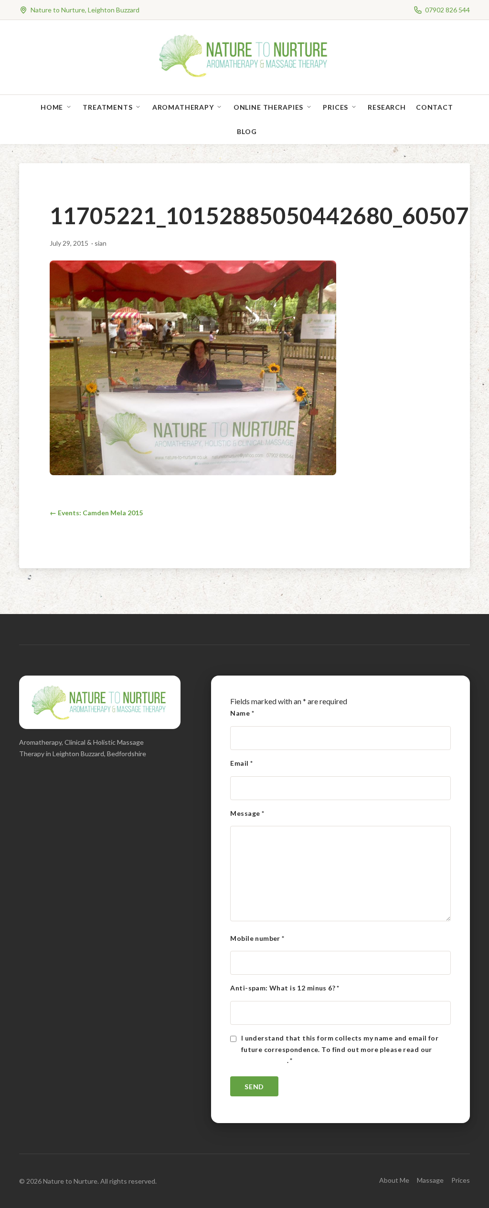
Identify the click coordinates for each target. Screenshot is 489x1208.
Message (247, 813)
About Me (394, 1180)
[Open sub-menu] (70, 107)
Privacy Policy (264, 1060)
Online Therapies (268, 107)
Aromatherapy (183, 107)
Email (241, 763)
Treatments (107, 107)
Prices (335, 107)
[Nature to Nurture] (245, 76)
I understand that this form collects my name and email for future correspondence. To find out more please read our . (339, 1049)
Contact (434, 107)
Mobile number (257, 938)
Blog (246, 131)
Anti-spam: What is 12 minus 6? (284, 988)
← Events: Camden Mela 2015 (96, 513)
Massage (430, 1180)
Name (242, 713)
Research (387, 107)
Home (52, 107)
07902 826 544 (447, 10)
